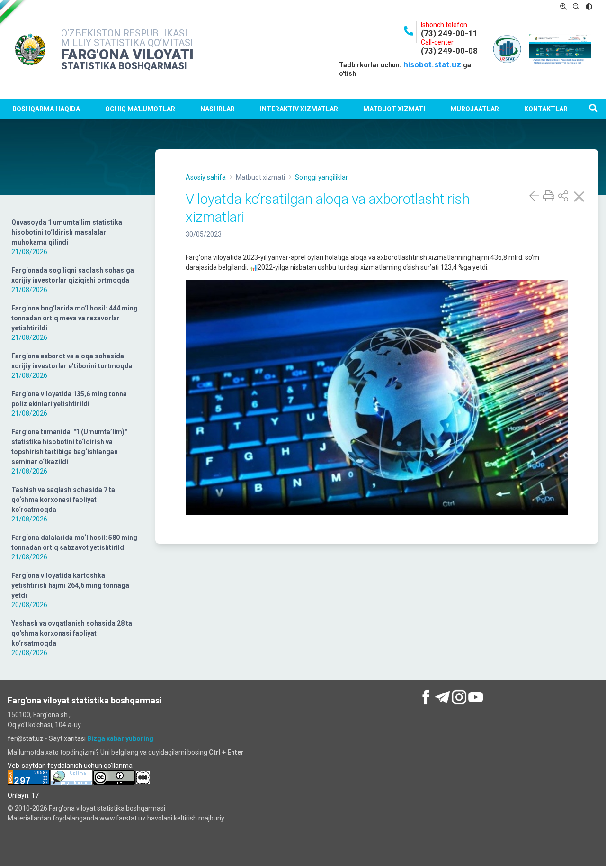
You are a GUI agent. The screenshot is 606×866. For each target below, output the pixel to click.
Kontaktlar (546, 109)
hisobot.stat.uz (432, 64)
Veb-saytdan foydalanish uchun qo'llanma (70, 765)
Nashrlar (217, 109)
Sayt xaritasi (67, 738)
